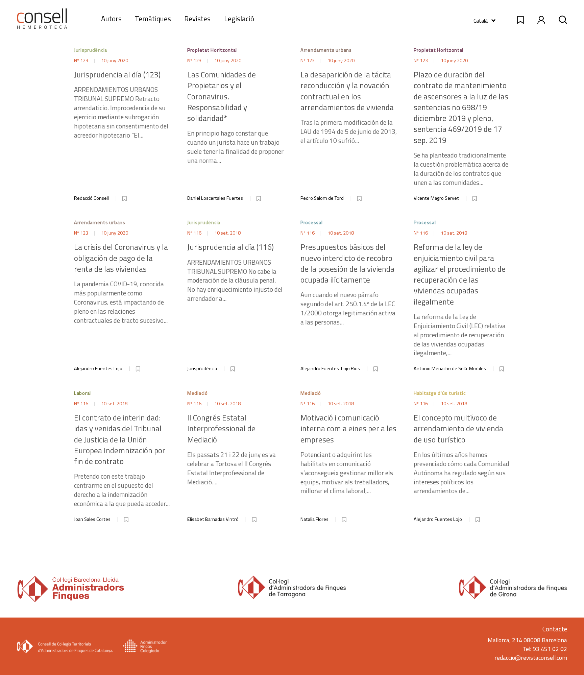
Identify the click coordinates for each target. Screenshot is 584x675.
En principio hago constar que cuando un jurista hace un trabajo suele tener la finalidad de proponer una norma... (235, 117)
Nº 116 (194, 233)
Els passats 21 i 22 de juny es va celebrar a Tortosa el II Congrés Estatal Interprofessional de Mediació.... (231, 449)
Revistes (197, 18)
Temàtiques (153, 18)
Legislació (239, 18)
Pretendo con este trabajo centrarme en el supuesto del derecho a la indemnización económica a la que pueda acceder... (122, 460)
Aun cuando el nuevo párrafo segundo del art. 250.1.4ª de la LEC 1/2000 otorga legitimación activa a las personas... (347, 284)
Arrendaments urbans (326, 50)
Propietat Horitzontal (212, 50)
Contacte (554, 629)
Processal (311, 222)
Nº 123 (81, 60)
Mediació (197, 393)
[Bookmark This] (125, 197)
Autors (111, 18)
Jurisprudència (90, 50)
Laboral (82, 393)
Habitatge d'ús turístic (440, 393)
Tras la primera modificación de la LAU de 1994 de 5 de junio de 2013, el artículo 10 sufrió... (348, 107)
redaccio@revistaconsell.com (530, 657)
